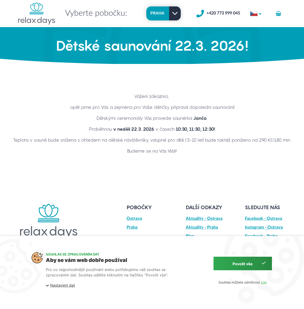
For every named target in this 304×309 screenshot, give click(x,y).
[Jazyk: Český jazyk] (255, 13)
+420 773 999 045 (223, 13)
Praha (132, 227)
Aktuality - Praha (202, 227)
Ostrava (134, 219)
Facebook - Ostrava (263, 219)
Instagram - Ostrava (264, 227)
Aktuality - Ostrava (204, 219)
